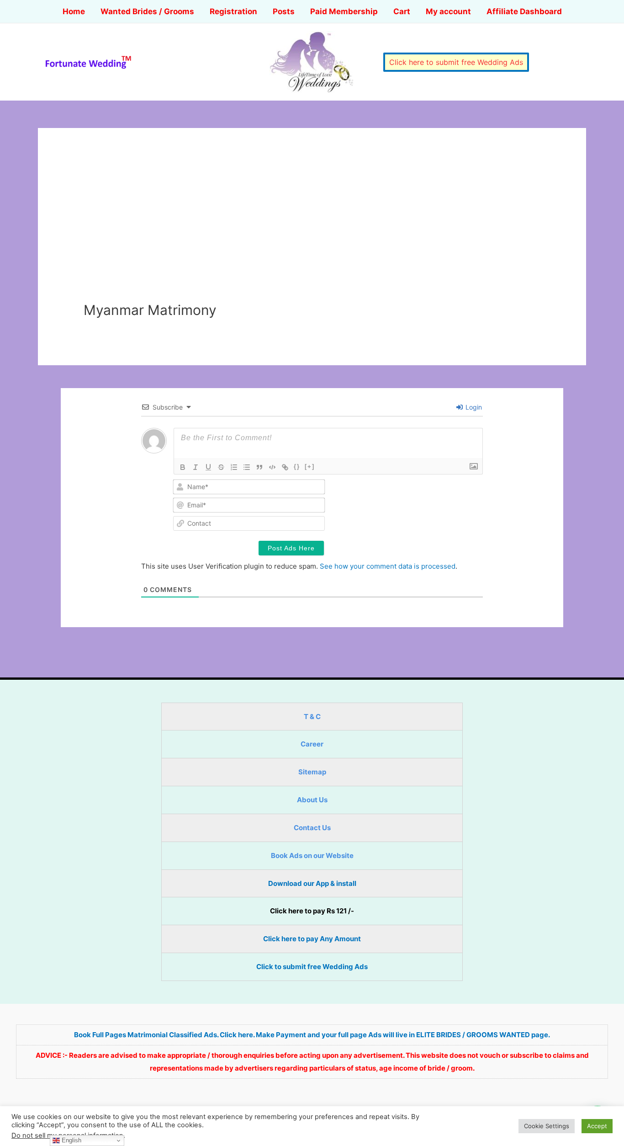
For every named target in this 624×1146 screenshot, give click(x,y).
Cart (401, 11)
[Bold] (182, 467)
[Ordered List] (233, 467)
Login (473, 407)
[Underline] (208, 467)
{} (297, 466)
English (70, 1140)
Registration (233, 11)
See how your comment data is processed (387, 566)
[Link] (285, 467)
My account (448, 11)
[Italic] (195, 467)
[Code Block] (272, 467)
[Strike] (221, 467)
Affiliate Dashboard (524, 11)
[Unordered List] (246, 467)
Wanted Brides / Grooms (147, 11)
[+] (310, 466)
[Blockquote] (259, 467)
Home (74, 11)
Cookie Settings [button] (546, 1126)
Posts (284, 11)
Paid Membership (344, 11)
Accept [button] (597, 1126)
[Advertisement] (312, 233)
